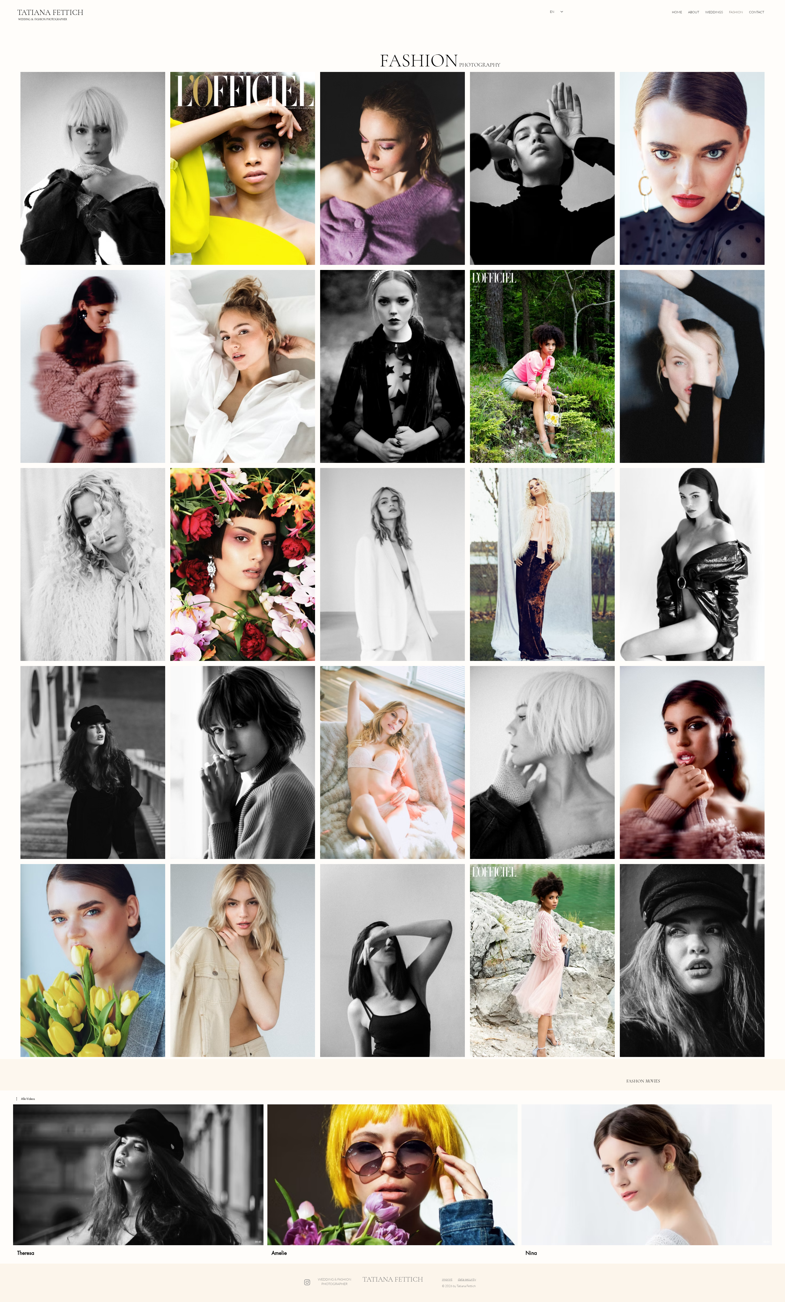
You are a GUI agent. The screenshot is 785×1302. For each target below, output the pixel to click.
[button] (25, 1098)
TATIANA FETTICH (50, 12)
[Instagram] (307, 1282)
